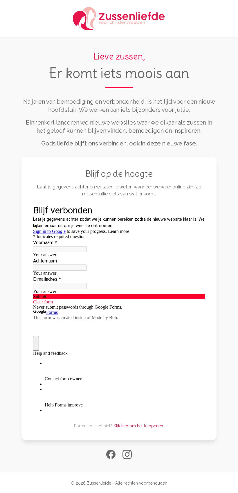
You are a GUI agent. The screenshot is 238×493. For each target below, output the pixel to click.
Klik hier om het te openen (138, 426)
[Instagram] (127, 454)
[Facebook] (111, 454)
